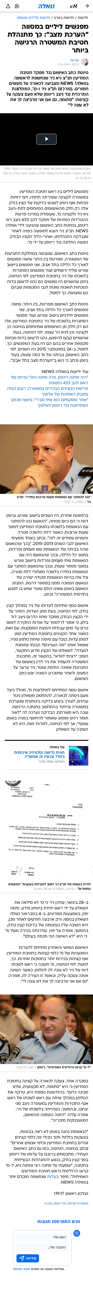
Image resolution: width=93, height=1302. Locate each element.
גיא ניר (48, 1203)
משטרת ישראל (78, 1203)
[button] (73, 6)
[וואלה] (46, 6)
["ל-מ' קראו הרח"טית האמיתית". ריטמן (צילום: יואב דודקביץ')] (46, 1033)
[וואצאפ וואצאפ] (17, 6)
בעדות (53, 1177)
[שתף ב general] (8, 6)
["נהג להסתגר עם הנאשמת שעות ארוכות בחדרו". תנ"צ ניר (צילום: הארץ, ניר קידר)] (46, 465)
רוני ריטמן (60, 1203)
